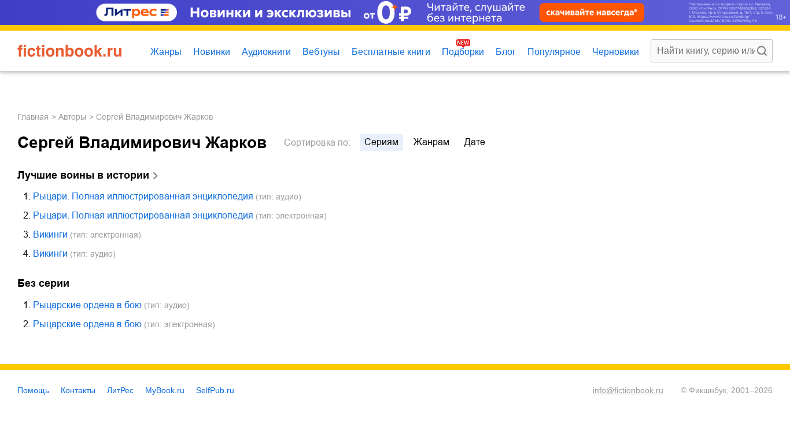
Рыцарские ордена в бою (87, 305)
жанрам (431, 142)
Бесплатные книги (391, 52)
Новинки (211, 52)
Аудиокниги (266, 52)
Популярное (554, 52)
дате (474, 142)
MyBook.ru (164, 390)
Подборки (463, 52)
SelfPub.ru (215, 390)
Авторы (72, 116)
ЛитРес (120, 390)
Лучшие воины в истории (83, 175)
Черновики (615, 52)
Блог (506, 52)
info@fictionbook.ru (628, 390)
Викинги (50, 234)
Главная (33, 116)
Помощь (33, 390)
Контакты (78, 390)
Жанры (166, 52)
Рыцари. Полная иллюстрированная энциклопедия (143, 196)
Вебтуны (321, 52)
